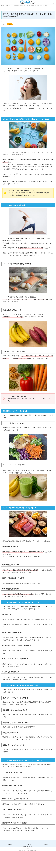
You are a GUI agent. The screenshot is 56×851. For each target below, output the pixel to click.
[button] (51, 448)
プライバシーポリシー (28, 846)
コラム (4, 24)
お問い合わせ (28, 844)
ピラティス (9, 24)
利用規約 (10, 844)
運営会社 (46, 844)
